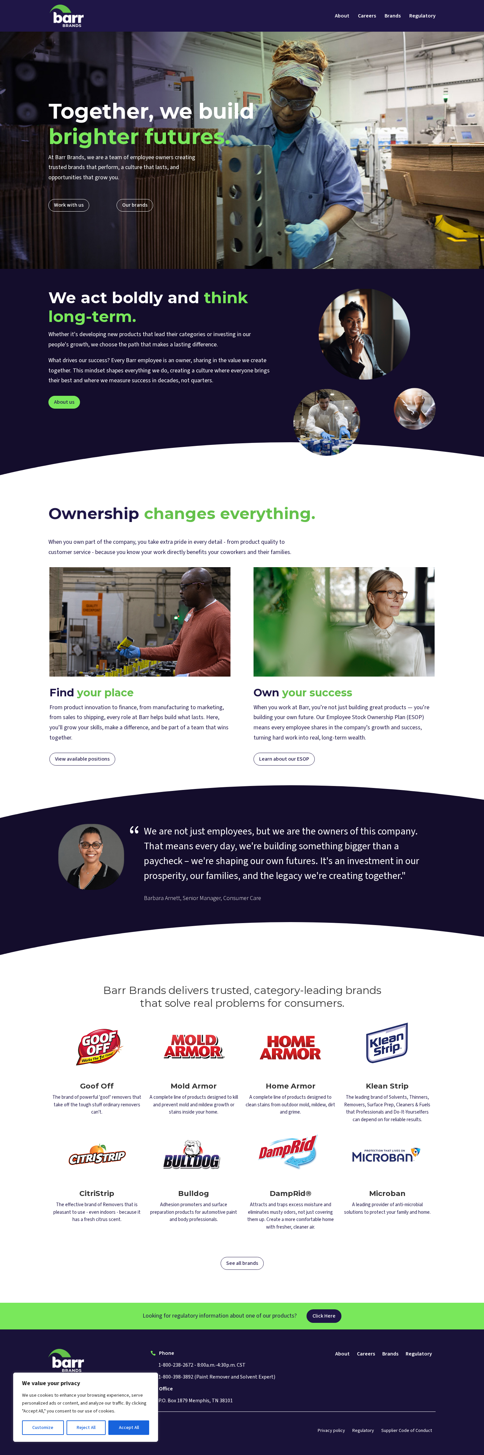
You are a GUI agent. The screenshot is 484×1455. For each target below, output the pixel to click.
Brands (393, 16)
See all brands (242, 1263)
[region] (85, 1407)
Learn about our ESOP (284, 759)
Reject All (86, 1427)
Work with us (69, 205)
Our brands (135, 205)
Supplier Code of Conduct (406, 1431)
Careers (367, 16)
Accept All (129, 1427)
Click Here (324, 1316)
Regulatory (422, 16)
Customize (42, 1427)
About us (64, 402)
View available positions (82, 759)
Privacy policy (331, 1431)
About (342, 16)
